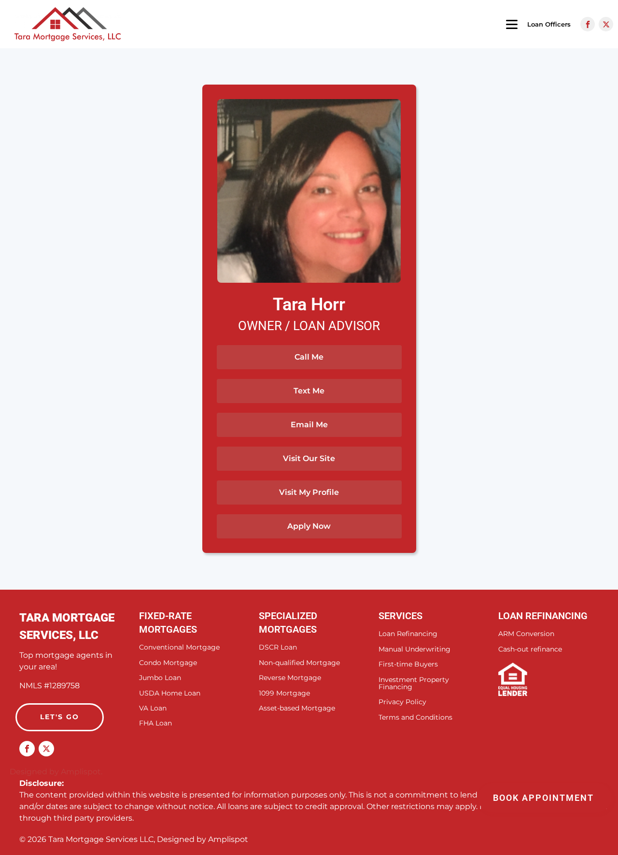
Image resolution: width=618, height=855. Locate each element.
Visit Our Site (309, 458)
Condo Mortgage (168, 663)
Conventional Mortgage (179, 647)
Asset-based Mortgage (297, 708)
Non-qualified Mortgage (299, 663)
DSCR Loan (278, 647)
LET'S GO (59, 716)
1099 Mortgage (284, 693)
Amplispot (228, 839)
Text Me (309, 390)
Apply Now (309, 526)
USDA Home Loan (169, 693)
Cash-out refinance (530, 649)
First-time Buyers (408, 664)
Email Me (309, 424)
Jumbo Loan (160, 677)
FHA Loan (155, 723)
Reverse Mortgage (290, 677)
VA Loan (153, 708)
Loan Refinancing (408, 634)
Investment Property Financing (414, 683)
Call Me (309, 357)
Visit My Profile (309, 492)
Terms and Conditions (415, 717)
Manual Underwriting (414, 649)
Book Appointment (545, 798)
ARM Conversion (526, 634)
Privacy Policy (402, 702)
